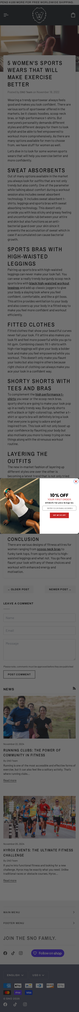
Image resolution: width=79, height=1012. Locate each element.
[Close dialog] (76, 481)
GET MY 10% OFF (59, 515)
